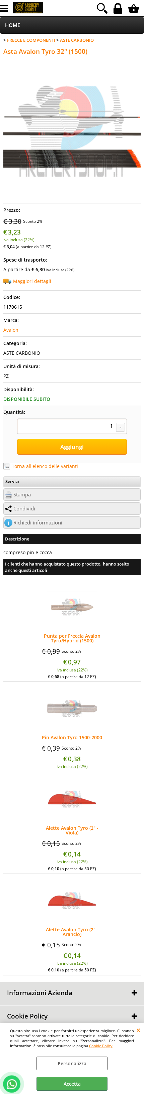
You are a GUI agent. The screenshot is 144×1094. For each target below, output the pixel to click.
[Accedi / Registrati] (119, 8)
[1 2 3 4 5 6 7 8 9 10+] (72, 427)
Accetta (72, 1084)
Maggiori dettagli (32, 281)
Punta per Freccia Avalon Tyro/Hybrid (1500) (72, 638)
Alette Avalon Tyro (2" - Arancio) (72, 932)
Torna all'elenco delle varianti (45, 466)
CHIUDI (138, 1030)
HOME (12, 25)
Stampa (22, 494)
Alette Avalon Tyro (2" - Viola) (72, 830)
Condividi (24, 508)
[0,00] (134, 8)
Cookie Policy (101, 1045)
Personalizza (72, 1063)
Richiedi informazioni (37, 522)
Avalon (10, 330)
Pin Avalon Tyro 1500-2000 (72, 737)
